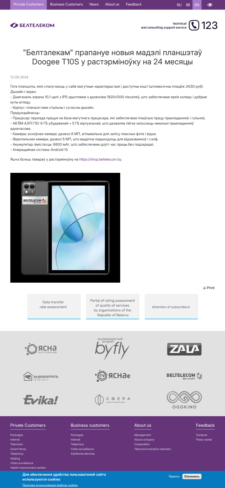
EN (197, 5)
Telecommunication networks (152, 449)
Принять (174, 476)
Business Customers (66, 4)
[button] (65, 281)
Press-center (204, 439)
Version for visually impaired (210, 5)
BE (188, 5)
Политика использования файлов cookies (50, 485)
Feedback (134, 4)
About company (144, 439)
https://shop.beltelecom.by (100, 159)
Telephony (17, 453)
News (94, 4)
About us (112, 4)
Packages (16, 435)
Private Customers (29, 4)
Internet (15, 439)
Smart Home (18, 449)
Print (211, 288)
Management (142, 435)
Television (16, 444)
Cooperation (142, 444)
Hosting (15, 458)
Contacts (201, 435)
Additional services (83, 453)
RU (179, 5)
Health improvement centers (28, 467)
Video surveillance (21, 463)
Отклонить (192, 476)
